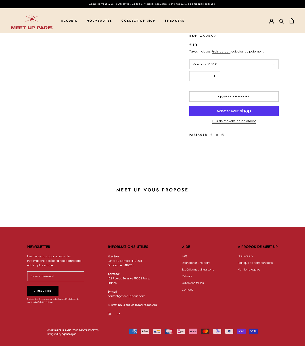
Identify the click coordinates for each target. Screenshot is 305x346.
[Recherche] (281, 21)
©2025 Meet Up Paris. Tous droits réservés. (73, 330)
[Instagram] (109, 314)
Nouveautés (99, 21)
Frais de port (221, 51)
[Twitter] (217, 135)
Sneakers (175, 21)
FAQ (184, 256)
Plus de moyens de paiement (234, 121)
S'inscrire (43, 291)
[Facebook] (211, 135)
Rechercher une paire (196, 263)
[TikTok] (118, 314)
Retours (187, 276)
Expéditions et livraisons (198, 269)
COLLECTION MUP (138, 21)
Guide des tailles (193, 283)
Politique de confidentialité (255, 263)
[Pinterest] (222, 135)
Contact (187, 289)
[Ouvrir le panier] (292, 20)
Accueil (69, 21)
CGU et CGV (245, 256)
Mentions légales (249, 269)
